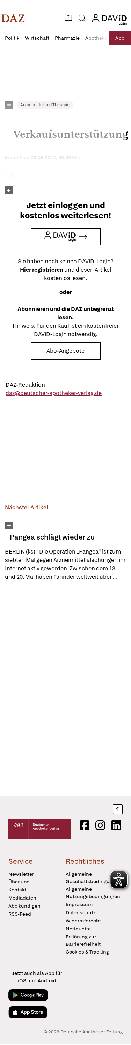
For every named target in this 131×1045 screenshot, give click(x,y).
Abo (119, 38)
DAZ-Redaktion (25, 384)
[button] (13, 18)
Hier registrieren (41, 269)
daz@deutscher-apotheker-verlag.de (54, 393)
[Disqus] (65, 688)
